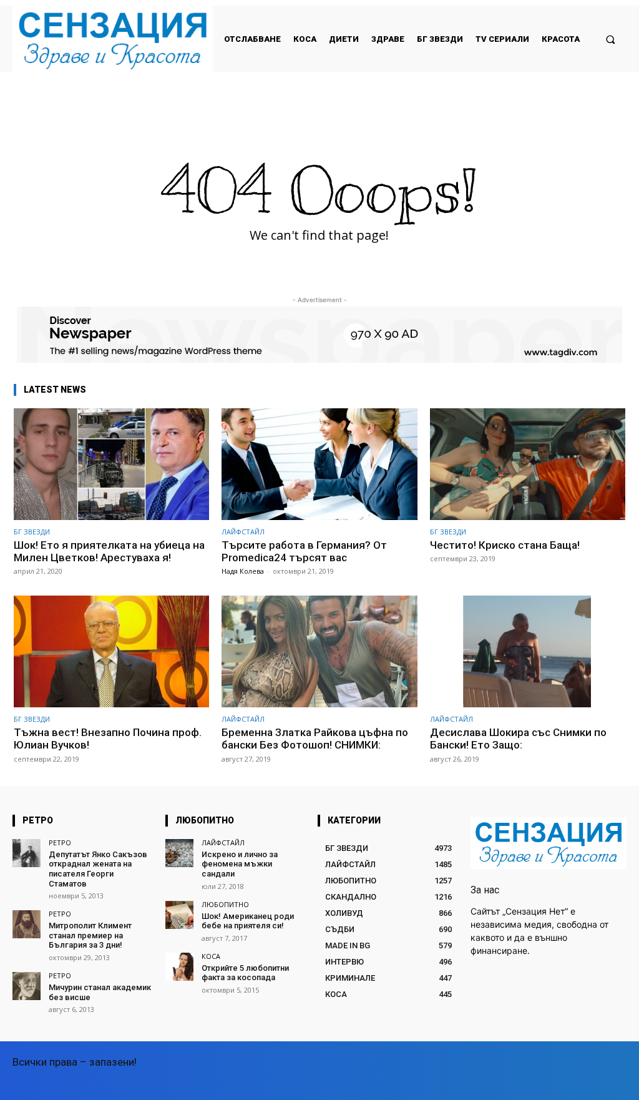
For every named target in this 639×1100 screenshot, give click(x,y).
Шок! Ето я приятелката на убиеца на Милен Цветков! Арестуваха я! (109, 551)
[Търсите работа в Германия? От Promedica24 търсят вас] (319, 464)
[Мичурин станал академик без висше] (26, 986)
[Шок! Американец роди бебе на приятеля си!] (179, 915)
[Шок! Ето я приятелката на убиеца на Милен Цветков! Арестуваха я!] (111, 464)
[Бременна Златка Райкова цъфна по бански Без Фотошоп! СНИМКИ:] (319, 651)
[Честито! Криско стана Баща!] (527, 464)
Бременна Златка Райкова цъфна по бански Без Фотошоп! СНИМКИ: (315, 738)
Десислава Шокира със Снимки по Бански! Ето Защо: (518, 738)
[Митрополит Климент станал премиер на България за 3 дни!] (26, 924)
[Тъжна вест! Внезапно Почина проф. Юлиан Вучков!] (111, 651)
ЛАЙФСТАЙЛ (243, 531)
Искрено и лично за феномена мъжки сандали (240, 864)
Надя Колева (243, 571)
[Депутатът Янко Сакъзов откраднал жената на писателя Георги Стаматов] (26, 853)
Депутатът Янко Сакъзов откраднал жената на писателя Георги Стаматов (98, 869)
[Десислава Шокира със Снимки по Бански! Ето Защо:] (527, 651)
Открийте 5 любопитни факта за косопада (245, 973)
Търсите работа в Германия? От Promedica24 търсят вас (304, 551)
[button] (611, 39)
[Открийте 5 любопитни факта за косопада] (179, 967)
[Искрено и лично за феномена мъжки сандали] (179, 853)
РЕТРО (60, 842)
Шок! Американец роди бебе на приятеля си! (248, 921)
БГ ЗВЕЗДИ (32, 531)
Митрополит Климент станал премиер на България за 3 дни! (90, 935)
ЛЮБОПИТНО (225, 904)
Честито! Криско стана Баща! (505, 545)
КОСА (211, 956)
